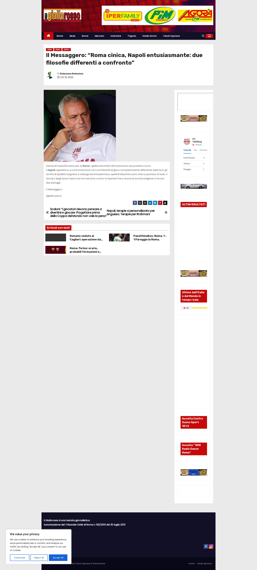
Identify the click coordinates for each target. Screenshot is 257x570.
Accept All (58, 557)
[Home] (48, 36)
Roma (85, 35)
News (72, 35)
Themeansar (99, 563)
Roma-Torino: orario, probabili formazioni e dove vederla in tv (84, 252)
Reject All (39, 557)
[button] (203, 36)
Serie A (66, 49)
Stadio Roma (149, 35)
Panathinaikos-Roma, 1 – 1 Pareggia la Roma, (150, 237)
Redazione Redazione (71, 73)
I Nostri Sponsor (171, 35)
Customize (19, 557)
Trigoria (132, 35)
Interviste (116, 35)
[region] (38, 546)
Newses (86, 563)
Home (60, 35)
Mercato (99, 35)
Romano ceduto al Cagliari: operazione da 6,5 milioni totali (85, 239)
